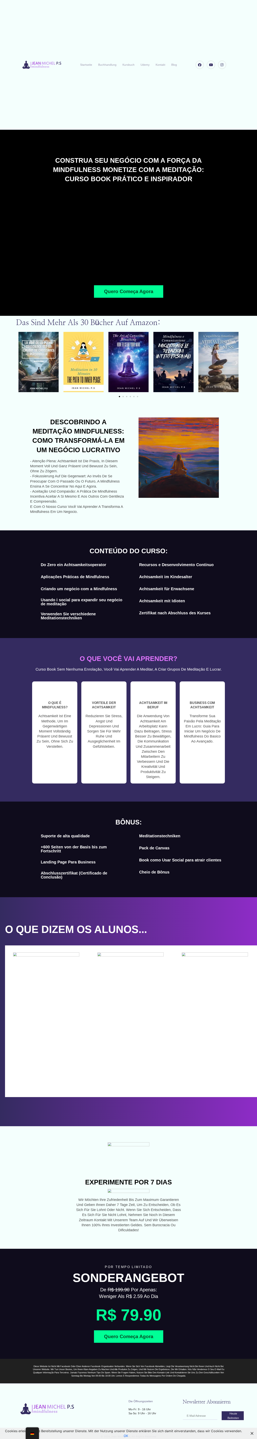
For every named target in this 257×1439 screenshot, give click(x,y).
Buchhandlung (107, 64)
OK (126, 1436)
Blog (174, 64)
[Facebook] (200, 65)
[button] (128, 235)
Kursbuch (128, 64)
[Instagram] (222, 65)
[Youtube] (211, 65)
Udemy (145, 64)
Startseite (86, 64)
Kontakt (160, 64)
